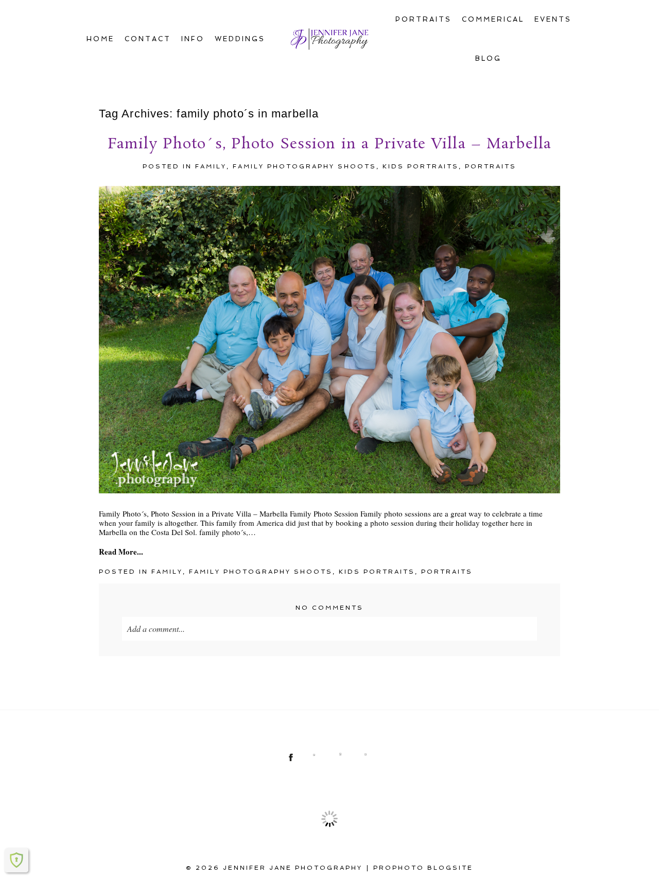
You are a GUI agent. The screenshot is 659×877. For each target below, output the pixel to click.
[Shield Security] (16, 860)
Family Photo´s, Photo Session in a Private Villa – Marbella (329, 144)
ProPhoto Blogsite (423, 867)
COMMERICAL (493, 19)
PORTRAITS (423, 19)
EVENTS (552, 19)
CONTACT (148, 39)
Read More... (121, 551)
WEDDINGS (240, 39)
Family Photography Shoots (304, 166)
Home (100, 39)
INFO (192, 39)
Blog (488, 58)
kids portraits (421, 166)
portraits (490, 166)
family (211, 166)
